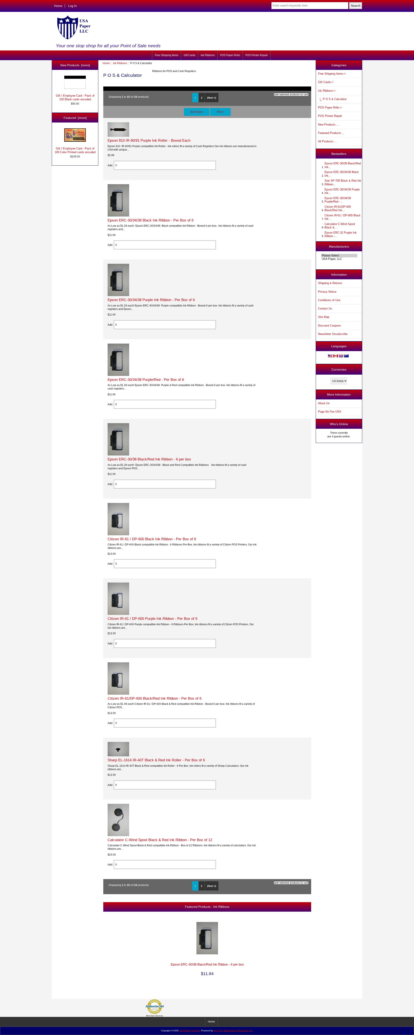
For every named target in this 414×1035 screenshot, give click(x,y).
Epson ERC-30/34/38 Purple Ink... (342, 191)
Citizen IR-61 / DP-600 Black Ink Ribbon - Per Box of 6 (152, 539)
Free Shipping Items (166, 55)
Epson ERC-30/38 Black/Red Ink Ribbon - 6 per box (149, 459)
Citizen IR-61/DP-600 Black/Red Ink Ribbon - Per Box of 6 (154, 698)
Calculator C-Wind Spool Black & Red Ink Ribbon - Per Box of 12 (160, 840)
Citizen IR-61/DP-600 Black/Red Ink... (338, 208)
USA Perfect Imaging (189, 1030)
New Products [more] (75, 65)
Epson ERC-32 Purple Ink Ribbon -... (341, 234)
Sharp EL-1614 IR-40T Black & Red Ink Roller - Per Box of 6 (156, 760)
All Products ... (327, 141)
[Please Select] (339, 255)
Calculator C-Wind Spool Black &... (340, 225)
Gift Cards (189, 55)
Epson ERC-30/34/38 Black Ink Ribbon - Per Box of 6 (150, 220)
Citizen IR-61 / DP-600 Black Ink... (343, 217)
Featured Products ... (331, 133)
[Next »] (211, 97)
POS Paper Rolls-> (330, 107)
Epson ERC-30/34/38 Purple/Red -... (338, 199)
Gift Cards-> (325, 82)
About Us (324, 403)
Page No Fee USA (329, 411)
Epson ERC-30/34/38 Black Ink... (342, 173)
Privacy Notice (327, 291)
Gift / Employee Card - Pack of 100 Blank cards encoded (75, 97)
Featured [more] (75, 117)
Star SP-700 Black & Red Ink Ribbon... (343, 182)
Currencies (338, 369)
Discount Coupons (329, 325)
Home (58, 6)
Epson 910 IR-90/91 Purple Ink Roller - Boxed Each (149, 140)
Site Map (323, 317)
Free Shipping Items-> (332, 73)
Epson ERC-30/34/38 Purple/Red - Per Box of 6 (146, 379)
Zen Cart (218, 1030)
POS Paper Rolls (230, 55)
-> (327, 90)
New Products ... (328, 124)
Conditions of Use (329, 300)
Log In (72, 6)
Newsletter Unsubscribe (333, 334)
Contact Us (325, 308)
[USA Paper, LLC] (339, 259)
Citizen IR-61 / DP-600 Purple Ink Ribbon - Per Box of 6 (152, 618)
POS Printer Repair (256, 55)
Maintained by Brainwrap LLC (238, 1030)
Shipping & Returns (330, 283)
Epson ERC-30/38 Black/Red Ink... (343, 165)
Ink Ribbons (120, 63)
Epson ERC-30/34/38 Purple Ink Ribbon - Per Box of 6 (151, 300)
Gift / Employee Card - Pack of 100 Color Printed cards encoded (75, 150)
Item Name (196, 111)
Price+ (220, 111)
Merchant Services (154, 1016)
